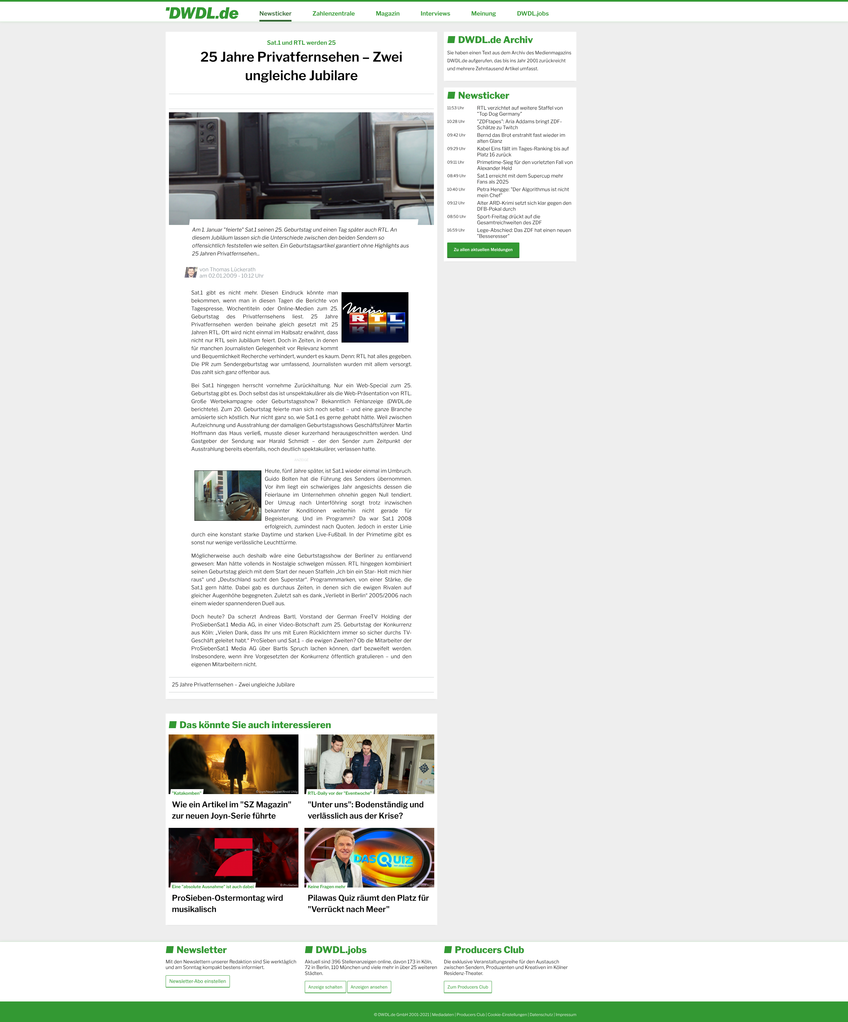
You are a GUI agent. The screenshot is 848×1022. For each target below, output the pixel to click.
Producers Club (471, 1014)
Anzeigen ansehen (369, 987)
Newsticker (275, 13)
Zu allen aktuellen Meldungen (483, 249)
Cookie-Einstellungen (507, 1014)
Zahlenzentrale (333, 13)
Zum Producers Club (468, 987)
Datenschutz (541, 1014)
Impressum (566, 1014)
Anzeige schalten (325, 987)
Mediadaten (443, 1014)
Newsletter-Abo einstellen (197, 981)
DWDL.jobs (533, 13)
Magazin (387, 13)
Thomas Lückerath (233, 269)
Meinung (483, 13)
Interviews (435, 13)
